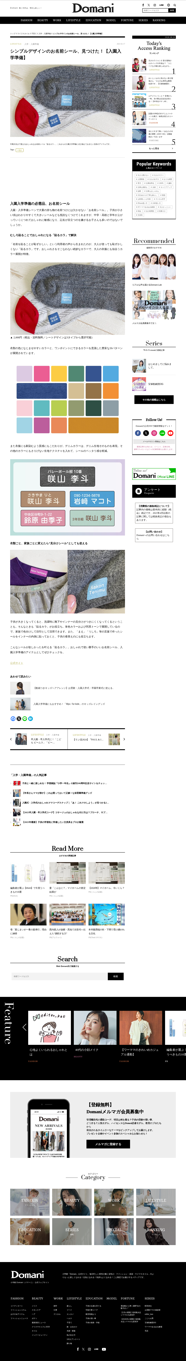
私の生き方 (71, 1335)
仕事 (55, 1310)
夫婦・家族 (71, 1331)
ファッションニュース (19, 1318)
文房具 (140, 215)
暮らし (69, 1306)
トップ (12, 34)
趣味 (170, 183)
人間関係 (140, 179)
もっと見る (154, 148)
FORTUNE (127, 20)
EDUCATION (93, 20)
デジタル (57, 1314)
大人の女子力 (154, 179)
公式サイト (16, 663)
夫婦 (154, 187)
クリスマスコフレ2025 (41, 1327)
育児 (20, 150)
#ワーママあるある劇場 (146, 207)
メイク (34, 1306)
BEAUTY (42, 20)
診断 (139, 191)
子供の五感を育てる (93, 1306)
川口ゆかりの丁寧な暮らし (147, 195)
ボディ (34, 1318)
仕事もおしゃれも (152, 191)
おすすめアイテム (18, 1314)
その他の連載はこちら (154, 399)
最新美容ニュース (39, 1323)
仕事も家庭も (142, 187)
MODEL (111, 20)
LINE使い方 (156, 203)
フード (69, 1310)
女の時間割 (150, 211)
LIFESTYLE (73, 20)
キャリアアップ (166, 187)
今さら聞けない (143, 175)
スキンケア (36, 1310)
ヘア (33, 1314)
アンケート (152, 489)
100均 (161, 183)
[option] (49, 1037)
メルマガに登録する (108, 1144)
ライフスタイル (23, 34)
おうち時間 (167, 179)
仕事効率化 (150, 183)
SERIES (143, 20)
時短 (139, 211)
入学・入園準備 (45, 34)
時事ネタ (162, 211)
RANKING (159, 20)
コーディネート (17, 1306)
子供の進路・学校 (93, 1323)
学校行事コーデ (92, 1310)
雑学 (55, 1306)
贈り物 (69, 1343)
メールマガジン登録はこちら (154, 441)
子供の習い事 (91, 1318)
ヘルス (69, 1318)
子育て (34, 34)
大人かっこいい (165, 207)
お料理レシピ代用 (144, 199)
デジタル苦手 (160, 199)
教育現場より (91, 1314)
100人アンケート (73, 1339)
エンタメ (70, 1314)
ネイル (34, 1331)
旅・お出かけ (72, 1327)
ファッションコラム (18, 1310)
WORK (57, 20)
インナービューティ (40, 1335)
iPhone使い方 (142, 203)
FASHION (27, 20)
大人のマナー (159, 175)
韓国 (163, 195)
